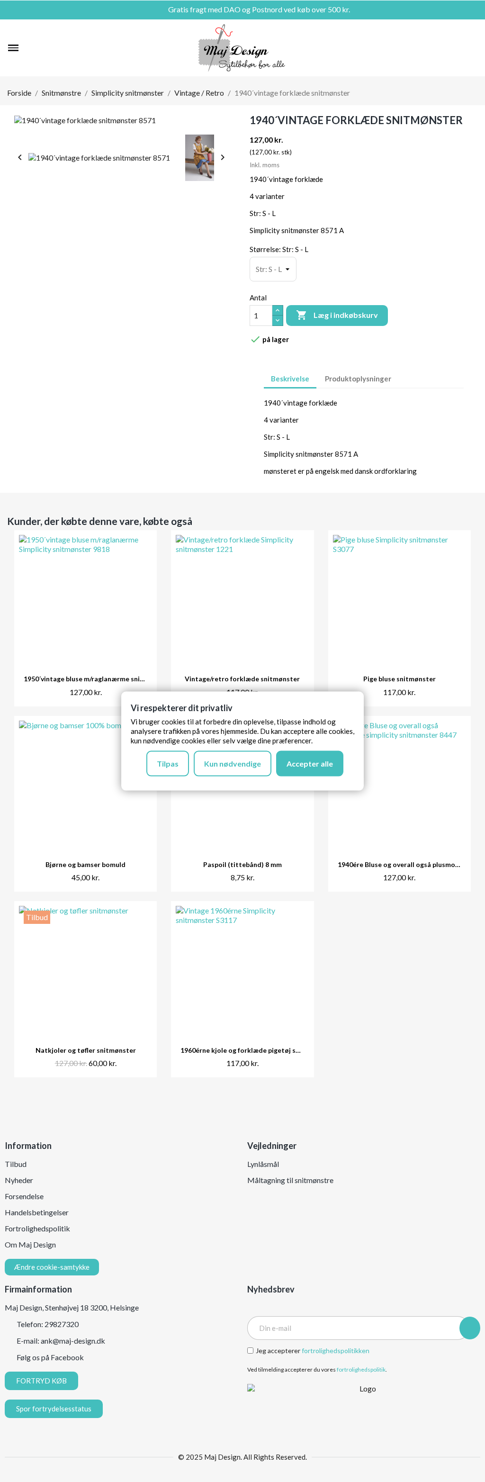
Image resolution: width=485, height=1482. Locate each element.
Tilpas (168, 763)
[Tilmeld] (469, 1328)
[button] (31, 48)
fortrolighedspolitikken (335, 1350)
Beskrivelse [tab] (290, 378)
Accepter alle (310, 763)
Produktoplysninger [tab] (358, 378)
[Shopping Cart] (471, 48)
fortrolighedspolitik (361, 1369)
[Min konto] (455, 47)
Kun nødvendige (232, 763)
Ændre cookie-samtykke (52, 1267)
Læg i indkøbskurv (337, 315)
